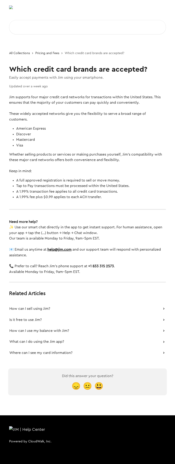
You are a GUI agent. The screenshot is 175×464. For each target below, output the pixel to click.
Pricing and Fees (47, 53)
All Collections (19, 53)
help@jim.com (59, 249)
